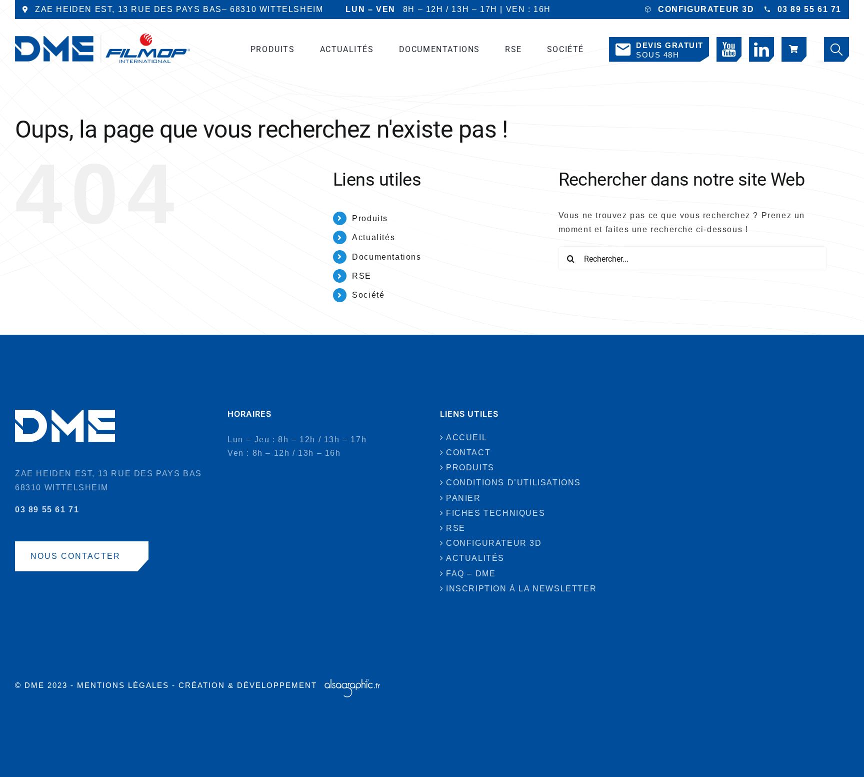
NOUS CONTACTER (75, 556)
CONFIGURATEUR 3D (706, 9)
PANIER (463, 498)
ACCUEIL (466, 437)
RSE (362, 276)
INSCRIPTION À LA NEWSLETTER (521, 588)
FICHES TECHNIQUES (495, 513)
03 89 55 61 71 (810, 9)
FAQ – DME (471, 573)
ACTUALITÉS (475, 558)
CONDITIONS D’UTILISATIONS (513, 482)
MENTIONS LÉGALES (123, 685)
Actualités (373, 237)
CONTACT (468, 452)
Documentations (386, 257)
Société (368, 295)
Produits (370, 218)
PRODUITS (470, 467)
